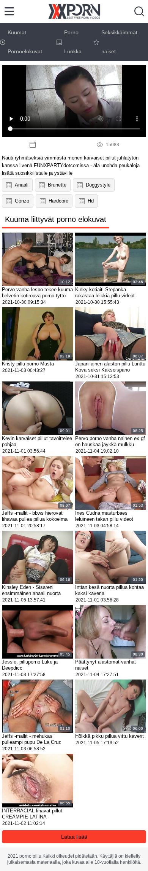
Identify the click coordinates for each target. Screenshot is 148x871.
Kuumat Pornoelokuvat (25, 41)
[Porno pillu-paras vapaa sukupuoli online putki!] (74, 11)
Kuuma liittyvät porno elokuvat (55, 219)
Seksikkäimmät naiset (119, 41)
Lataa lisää (74, 837)
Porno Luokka (73, 41)
